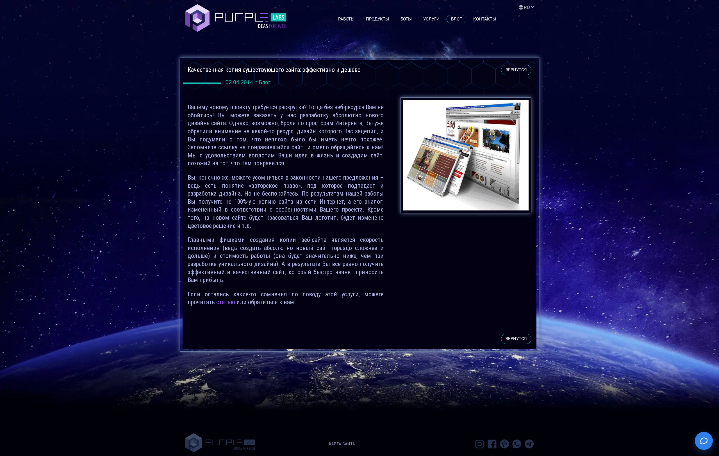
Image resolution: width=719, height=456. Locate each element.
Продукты (377, 19)
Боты (406, 19)
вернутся (516, 69)
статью (225, 302)
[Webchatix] (704, 441)
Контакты (484, 19)
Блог (456, 19)
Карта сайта (342, 443)
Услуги (431, 19)
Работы (346, 19)
